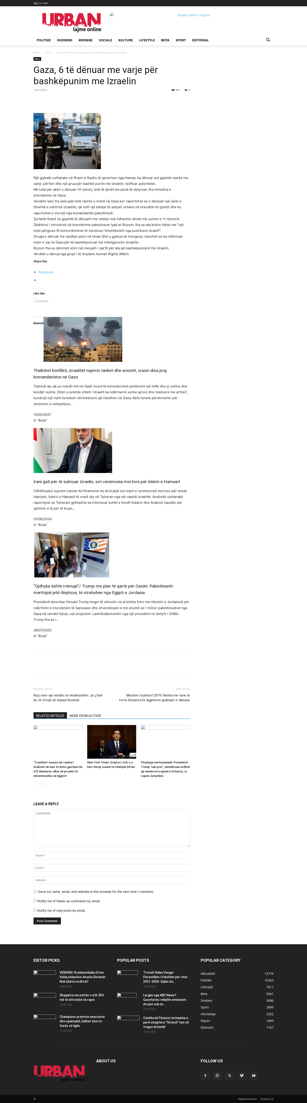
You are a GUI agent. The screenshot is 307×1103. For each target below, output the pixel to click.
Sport (181, 40)
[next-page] (43, 785)
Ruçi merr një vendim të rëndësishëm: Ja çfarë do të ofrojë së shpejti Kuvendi (67, 697)
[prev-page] (36, 785)
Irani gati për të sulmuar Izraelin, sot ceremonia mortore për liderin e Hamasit (106, 481)
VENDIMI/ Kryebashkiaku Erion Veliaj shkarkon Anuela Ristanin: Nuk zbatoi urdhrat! (83, 977)
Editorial (200, 40)
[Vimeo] (241, 1075)
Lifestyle (147, 40)
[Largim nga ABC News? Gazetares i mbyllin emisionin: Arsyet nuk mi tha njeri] (126, 1001)
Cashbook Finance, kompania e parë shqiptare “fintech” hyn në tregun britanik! (166, 1022)
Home (37, 52)
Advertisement (247, 1099)
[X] (74, 100)
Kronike (86, 40)
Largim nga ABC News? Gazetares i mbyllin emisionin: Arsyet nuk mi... (165, 999)
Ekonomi (64, 40)
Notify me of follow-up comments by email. (68, 901)
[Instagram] (217, 1075)
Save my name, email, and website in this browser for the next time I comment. (96, 891)
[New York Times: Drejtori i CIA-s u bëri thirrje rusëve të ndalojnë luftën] (111, 742)
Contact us (267, 1099)
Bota (165, 40)
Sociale (105, 40)
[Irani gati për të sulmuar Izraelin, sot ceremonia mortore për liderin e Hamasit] (111, 450)
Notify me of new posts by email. (61, 910)
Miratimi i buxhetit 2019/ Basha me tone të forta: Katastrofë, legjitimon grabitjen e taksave (154, 697)
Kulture (125, 40)
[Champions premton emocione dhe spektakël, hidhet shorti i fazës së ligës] (44, 1022)
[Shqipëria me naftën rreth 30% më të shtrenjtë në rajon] (44, 1001)
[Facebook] (64, 100)
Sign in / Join (40, 3)
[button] (268, 40)
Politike (44, 40)
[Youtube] (253, 1075)
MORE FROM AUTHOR (85, 716)
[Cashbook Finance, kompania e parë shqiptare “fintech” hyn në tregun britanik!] (128, 1019)
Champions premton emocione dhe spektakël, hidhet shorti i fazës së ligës (82, 1021)
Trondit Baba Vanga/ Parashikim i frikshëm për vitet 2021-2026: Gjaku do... (165, 977)
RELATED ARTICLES (50, 716)
